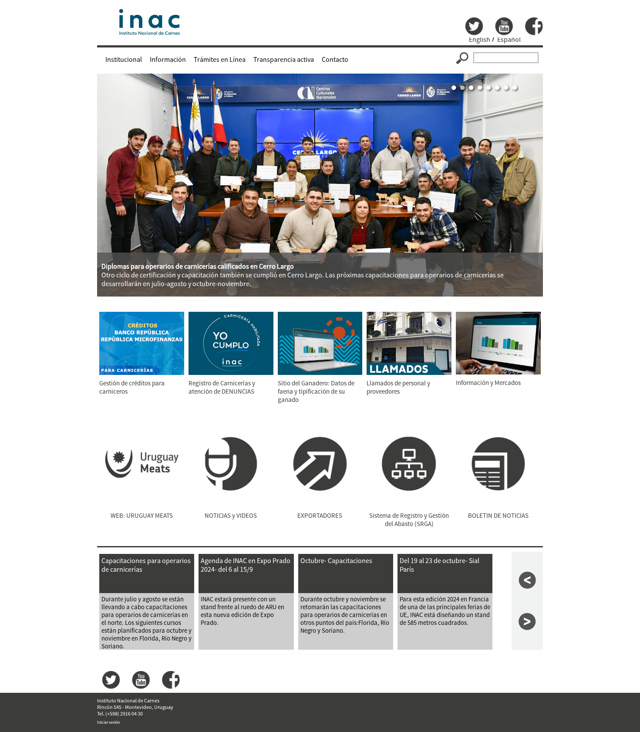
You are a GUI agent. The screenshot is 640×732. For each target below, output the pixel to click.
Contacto (335, 59)
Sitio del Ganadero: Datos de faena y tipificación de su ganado (316, 391)
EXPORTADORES (319, 515)
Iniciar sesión (108, 722)
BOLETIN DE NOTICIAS (498, 515)
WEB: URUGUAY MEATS (142, 515)
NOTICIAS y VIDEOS (231, 515)
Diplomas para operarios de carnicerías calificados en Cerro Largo (197, 266)
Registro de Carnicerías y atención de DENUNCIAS (222, 387)
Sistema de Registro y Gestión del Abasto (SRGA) (409, 519)
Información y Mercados (488, 382)
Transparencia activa (283, 59)
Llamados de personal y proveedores (398, 387)
